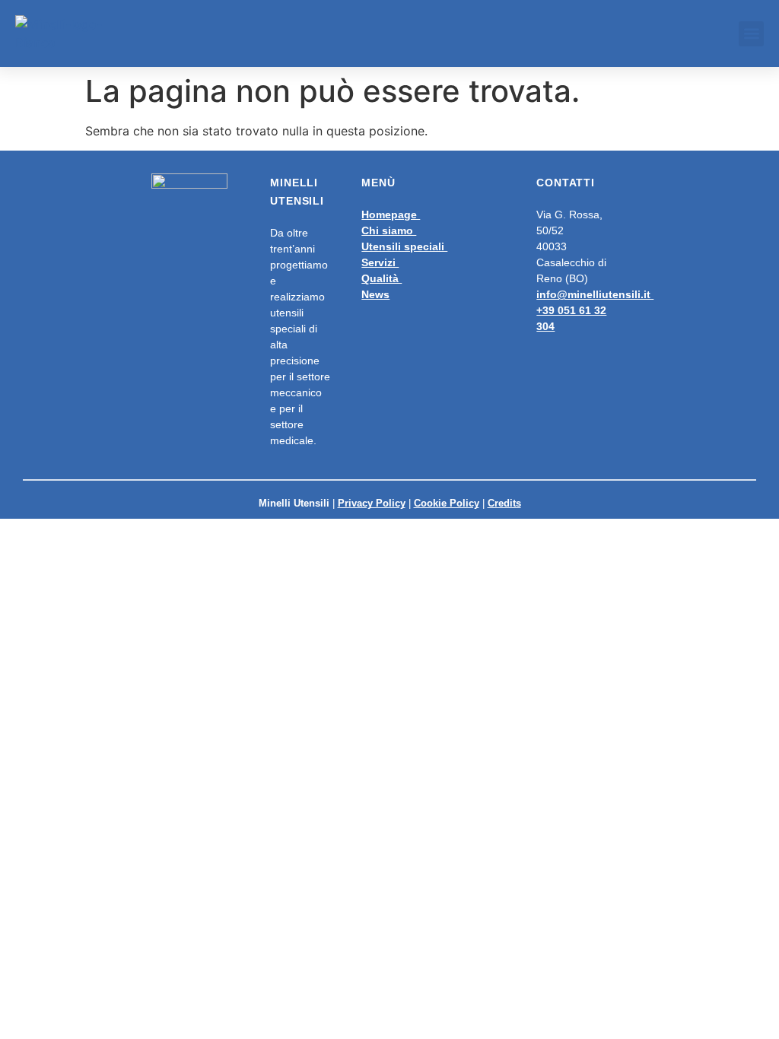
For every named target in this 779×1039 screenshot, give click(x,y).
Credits (504, 503)
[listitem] (424, 255)
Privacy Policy (371, 503)
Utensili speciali (404, 246)
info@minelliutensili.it (594, 294)
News (375, 294)
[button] (751, 33)
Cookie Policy (446, 503)
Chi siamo (388, 230)
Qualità (381, 278)
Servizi (380, 262)
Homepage (390, 214)
